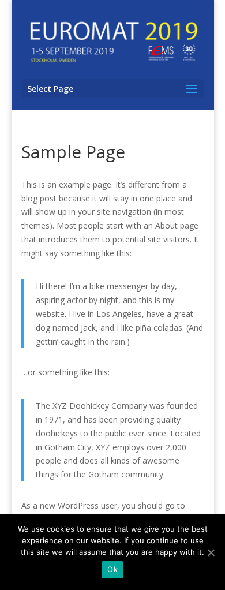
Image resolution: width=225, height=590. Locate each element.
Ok (112, 569)
